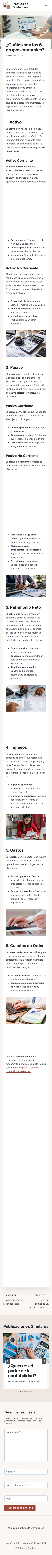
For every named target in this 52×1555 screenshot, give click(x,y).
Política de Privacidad (34, 1543)
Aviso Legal (12, 1543)
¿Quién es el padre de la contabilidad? (22, 1370)
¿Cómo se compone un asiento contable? (39, 1301)
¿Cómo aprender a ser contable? (12, 1299)
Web (8, 1498)
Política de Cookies (26, 1548)
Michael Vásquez (16, 55)
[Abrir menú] (46, 5)
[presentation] (26, 1348)
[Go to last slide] (8, 1361)
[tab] (20, 1391)
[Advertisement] (26, 211)
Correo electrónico (17, 1485)
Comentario (13, 1432)
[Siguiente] (44, 1361)
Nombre (11, 1471)
